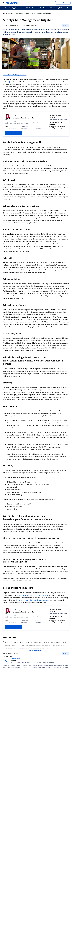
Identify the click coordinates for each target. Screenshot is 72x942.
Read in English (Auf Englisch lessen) (14, 75)
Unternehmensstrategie (22, 14)
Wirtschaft (10, 14)
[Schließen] (67, 7)
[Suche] (53, 3)
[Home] (4, 13)
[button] (65, 25)
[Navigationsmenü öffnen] (3, 3)
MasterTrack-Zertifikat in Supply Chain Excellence (33, 600)
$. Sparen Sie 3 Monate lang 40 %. (52, 8)
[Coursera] (11, 2)
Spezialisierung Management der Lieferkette (33, 595)
